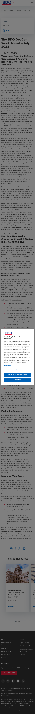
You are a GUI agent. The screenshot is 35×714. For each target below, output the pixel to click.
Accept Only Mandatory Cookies (17, 375)
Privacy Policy (7, 365)
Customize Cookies (17, 370)
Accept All (17, 380)
